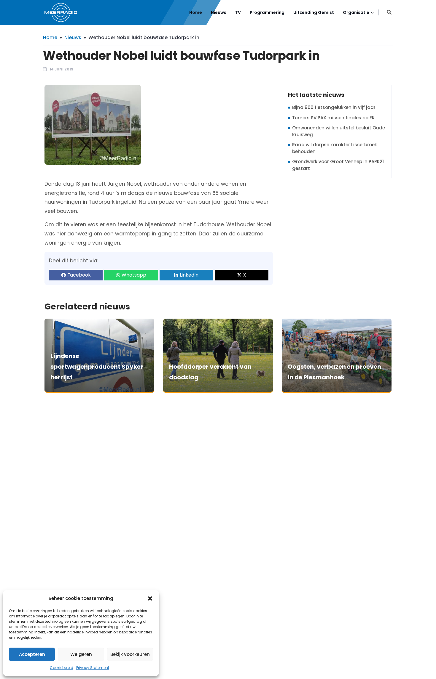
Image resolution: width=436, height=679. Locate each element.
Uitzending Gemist (313, 12)
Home (195, 12)
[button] (150, 598)
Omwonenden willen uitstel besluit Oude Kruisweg (338, 131)
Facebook (79, 275)
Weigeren (81, 654)
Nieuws (218, 12)
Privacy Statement (92, 667)
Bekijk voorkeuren (130, 654)
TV (238, 12)
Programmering (267, 12)
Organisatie (356, 12)
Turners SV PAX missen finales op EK (333, 118)
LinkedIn (189, 275)
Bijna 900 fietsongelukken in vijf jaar (333, 107)
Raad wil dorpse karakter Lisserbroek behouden (334, 148)
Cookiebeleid (61, 667)
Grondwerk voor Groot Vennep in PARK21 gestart (338, 164)
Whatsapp (134, 275)
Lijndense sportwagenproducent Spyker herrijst (96, 366)
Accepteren (32, 654)
